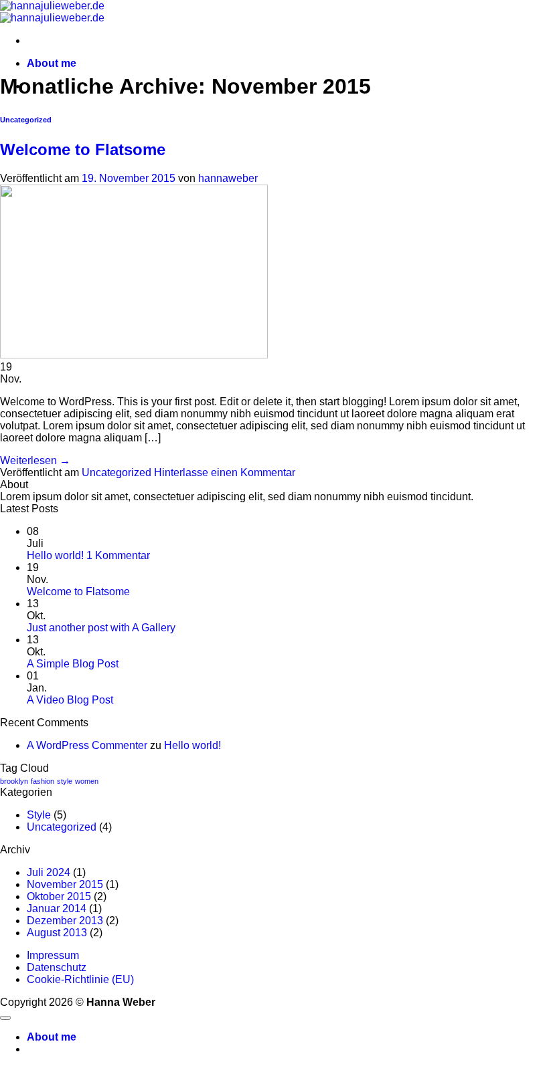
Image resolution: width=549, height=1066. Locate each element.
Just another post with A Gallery (101, 627)
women (86, 781)
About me (51, 63)
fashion (42, 781)
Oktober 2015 (59, 896)
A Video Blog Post (70, 700)
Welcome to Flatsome (82, 149)
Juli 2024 (48, 872)
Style (39, 815)
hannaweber (228, 178)
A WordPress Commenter (87, 745)
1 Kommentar (118, 555)
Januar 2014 (56, 908)
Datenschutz (56, 967)
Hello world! (55, 555)
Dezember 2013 (65, 920)
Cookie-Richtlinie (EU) (80, 979)
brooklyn (14, 781)
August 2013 (57, 932)
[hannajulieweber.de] (52, 11)
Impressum (53, 955)
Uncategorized (26, 120)
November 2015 (65, 884)
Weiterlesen (35, 460)
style (64, 781)
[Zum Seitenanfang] (5, 1018)
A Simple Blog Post (73, 663)
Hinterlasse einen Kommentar (224, 472)
